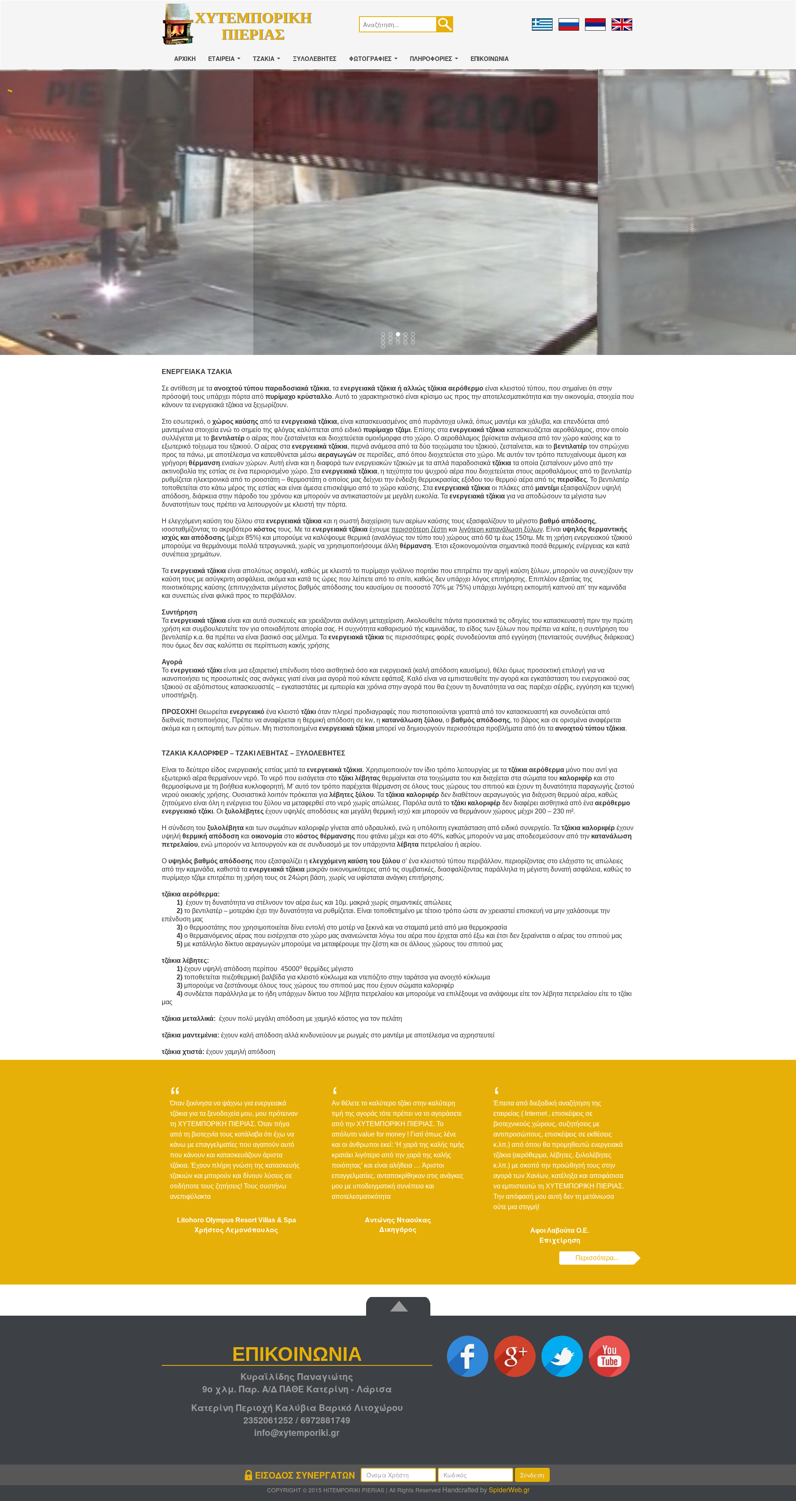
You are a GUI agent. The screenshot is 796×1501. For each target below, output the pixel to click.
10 (384, 343)
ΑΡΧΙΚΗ (185, 58)
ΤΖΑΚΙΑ (268, 61)
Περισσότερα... (597, 1257)
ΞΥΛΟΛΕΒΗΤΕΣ (315, 58)
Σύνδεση (532, 1475)
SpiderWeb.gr (509, 1489)
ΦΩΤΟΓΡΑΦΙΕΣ (375, 61)
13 (406, 343)
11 (391, 343)
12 (399, 343)
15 (384, 347)
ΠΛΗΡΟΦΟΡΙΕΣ (435, 61)
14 (414, 343)
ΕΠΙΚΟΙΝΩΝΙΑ (490, 58)
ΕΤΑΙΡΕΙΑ (226, 61)
